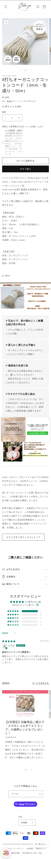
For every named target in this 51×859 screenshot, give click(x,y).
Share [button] (7, 275)
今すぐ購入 (25, 169)
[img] (8, 641)
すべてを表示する (40, 683)
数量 (4, 112)
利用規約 (30, 849)
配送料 (9, 101)
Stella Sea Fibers (14, 844)
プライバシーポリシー (16, 849)
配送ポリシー (41, 849)
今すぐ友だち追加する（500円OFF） (37, 433)
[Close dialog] (48, 419)
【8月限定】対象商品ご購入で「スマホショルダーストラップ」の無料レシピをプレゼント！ (24, 727)
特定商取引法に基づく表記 (32, 853)
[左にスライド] (19, 70)
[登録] (40, 794)
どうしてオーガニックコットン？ (23, 537)
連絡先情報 (15, 853)
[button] (6, 7)
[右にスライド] (32, 70)
